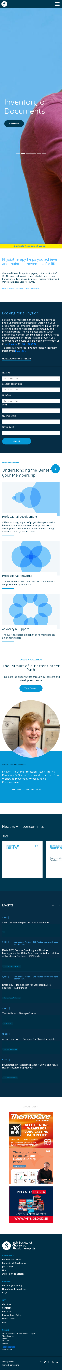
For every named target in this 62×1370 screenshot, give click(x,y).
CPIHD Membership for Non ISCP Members (25, 922)
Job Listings (7, 1266)
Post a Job (7, 1311)
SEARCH (16, 441)
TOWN (4, 405)
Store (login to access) (13, 1273)
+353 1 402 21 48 (28, 344)
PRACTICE (6, 373)
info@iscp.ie (11, 344)
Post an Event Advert (12, 1315)
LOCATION (6, 395)
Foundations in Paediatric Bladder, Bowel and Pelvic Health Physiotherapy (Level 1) (30, 1066)
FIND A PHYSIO (32, 288)
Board (5, 1322)
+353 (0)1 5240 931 (9, 1347)
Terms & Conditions (10, 1365)
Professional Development (14, 1263)
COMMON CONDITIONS (12, 384)
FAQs (4, 1292)
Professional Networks (13, 1259)
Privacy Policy (7, 1362)
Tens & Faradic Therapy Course (19, 1013)
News (4, 1270)
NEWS (5, 836)
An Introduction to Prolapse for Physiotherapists (28, 1039)
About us (6, 1304)
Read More (14, 132)
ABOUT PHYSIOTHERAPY (12, 288)
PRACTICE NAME (9, 416)
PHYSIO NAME (8, 427)
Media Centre (8, 1318)
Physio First (20, 351)
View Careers (31, 688)
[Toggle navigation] (57, 4)
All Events (56, 905)
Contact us (7, 1307)
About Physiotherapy (12, 1285)
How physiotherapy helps (14, 1289)
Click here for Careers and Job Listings (29, 246)
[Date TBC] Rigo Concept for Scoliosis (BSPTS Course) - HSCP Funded (26, 986)
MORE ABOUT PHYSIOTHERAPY (16, 359)
